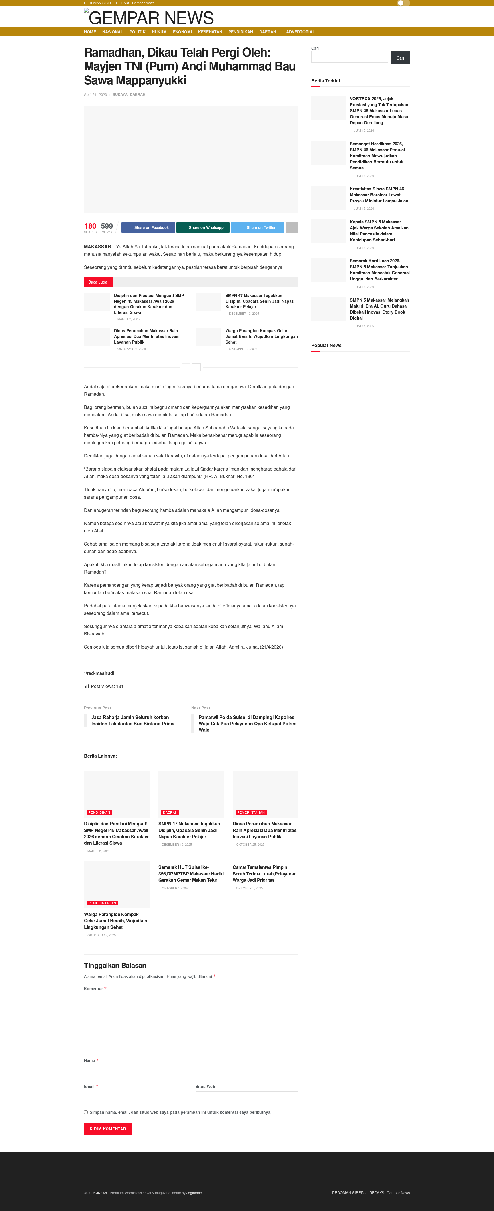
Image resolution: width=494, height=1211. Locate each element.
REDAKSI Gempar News (135, 2)
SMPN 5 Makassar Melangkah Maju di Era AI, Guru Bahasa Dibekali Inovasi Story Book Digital (379, 309)
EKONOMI (182, 32)
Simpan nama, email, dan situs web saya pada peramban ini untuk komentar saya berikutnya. (181, 1112)
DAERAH (267, 32)
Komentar (95, 988)
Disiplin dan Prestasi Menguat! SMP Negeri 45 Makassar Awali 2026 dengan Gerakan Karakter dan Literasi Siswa (149, 303)
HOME (90, 32)
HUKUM (159, 32)
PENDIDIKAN (240, 32)
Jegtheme (194, 1192)
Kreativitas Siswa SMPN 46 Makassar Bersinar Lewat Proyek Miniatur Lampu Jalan (379, 194)
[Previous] (186, 367)
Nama (91, 1060)
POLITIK (138, 32)
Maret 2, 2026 (128, 318)
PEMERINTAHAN (251, 812)
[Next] (196, 367)
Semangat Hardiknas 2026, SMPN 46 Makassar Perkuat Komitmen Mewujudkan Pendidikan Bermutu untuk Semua (377, 155)
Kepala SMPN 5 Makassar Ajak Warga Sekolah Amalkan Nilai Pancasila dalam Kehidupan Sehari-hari (379, 231)
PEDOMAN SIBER (98, 2)
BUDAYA (120, 94)
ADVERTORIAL (300, 32)
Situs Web (205, 1086)
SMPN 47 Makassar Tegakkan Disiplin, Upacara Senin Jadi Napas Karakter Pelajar (260, 300)
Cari (315, 48)
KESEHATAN (210, 32)
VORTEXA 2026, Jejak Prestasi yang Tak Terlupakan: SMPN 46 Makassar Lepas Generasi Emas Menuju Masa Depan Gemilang (380, 110)
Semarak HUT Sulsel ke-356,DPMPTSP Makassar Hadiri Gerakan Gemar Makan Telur (190, 873)
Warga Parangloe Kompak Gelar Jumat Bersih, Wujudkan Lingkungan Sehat (262, 336)
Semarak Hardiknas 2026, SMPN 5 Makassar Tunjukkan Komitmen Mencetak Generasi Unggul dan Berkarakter (380, 269)
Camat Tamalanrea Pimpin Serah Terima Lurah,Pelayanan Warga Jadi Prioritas (265, 873)
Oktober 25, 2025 (131, 348)
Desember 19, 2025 (243, 313)
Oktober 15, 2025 (175, 888)
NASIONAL (112, 32)
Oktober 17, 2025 (242, 348)
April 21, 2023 (95, 94)
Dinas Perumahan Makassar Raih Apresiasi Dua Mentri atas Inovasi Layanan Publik (147, 336)
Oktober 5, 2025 (249, 888)
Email (91, 1086)
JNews (101, 1192)
